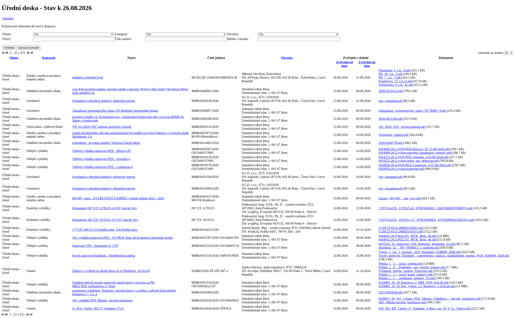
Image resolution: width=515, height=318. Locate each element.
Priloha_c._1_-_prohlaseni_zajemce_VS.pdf (407, 278)
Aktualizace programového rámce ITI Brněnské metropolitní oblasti (115, 110)
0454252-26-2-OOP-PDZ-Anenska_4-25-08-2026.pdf (414, 157)
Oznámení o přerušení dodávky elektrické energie (103, 101)
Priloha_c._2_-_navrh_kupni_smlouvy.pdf (406, 274)
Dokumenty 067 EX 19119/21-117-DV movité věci (105, 220)
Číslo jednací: (123, 39)
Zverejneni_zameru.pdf (394, 134)
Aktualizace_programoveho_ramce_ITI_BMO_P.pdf (413, 110)
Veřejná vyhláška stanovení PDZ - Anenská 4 (101, 159)
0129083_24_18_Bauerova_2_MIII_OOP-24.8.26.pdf (414, 282)
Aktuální (7, 18)
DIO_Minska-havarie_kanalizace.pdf (402, 302)
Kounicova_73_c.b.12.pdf (396, 81)
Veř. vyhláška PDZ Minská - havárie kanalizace (102, 300)
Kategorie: (121, 34)
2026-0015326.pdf (391, 118)
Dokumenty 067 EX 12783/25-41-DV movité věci (104, 208)
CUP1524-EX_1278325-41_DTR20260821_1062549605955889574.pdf (426, 208)
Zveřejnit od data (344, 64)
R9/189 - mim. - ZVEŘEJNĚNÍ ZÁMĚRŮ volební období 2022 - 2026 (118, 198)
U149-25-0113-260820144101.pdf (401, 231)
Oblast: (6, 34)
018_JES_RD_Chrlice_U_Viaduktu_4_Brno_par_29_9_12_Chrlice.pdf (425, 308)
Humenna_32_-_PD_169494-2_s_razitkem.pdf (409, 247)
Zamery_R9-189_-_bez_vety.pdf (400, 198)
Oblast (13, 57)
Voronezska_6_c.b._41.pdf (396, 84)
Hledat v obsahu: (238, 39)
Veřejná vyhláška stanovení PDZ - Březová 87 (101, 151)
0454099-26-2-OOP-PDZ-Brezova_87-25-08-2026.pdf (414, 149)
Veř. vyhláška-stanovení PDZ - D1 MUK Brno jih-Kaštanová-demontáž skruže (122, 237)
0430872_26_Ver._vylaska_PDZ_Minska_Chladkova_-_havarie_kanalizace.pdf (430, 298)
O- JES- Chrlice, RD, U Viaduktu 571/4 (97, 308)
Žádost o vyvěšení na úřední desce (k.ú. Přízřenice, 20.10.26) (111, 271)
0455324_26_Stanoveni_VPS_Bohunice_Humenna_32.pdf (417, 244)
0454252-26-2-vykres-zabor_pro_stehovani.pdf (409, 160)
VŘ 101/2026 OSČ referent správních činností (101, 126)
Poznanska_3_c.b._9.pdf (395, 70)
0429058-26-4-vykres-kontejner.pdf (402, 168)
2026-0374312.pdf (391, 91)
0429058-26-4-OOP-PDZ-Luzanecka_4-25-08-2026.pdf (415, 165)
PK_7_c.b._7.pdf (390, 77)
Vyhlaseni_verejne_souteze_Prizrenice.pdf (406, 271)
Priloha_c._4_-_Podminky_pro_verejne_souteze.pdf (412, 267)
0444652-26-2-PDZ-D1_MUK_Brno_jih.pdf (408, 239)
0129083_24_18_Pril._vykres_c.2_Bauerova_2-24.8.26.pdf (417, 286)
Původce (287, 57)
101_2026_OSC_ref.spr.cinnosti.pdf (402, 126)
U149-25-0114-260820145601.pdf (401, 228)
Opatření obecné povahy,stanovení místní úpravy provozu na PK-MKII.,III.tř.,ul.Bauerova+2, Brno (113, 284)
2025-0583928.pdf (391, 292)
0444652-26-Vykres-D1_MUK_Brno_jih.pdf (408, 236)
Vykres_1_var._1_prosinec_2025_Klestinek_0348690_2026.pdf (420, 252)
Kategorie (49, 57)
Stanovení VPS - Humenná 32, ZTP (95, 245)
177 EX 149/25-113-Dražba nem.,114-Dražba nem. (105, 229)
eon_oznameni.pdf (391, 101)
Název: (6, 39)
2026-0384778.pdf (391, 143)
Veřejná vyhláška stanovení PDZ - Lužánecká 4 (102, 167)
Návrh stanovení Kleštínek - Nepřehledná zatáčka (103, 255)
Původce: (233, 34)
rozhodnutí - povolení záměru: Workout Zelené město (106, 143)
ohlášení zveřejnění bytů (87, 77)
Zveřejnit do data (366, 64)
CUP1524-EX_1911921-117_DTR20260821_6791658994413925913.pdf (426, 220)
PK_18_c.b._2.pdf (391, 74)
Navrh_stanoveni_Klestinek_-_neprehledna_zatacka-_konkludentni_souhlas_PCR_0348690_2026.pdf (444, 255)
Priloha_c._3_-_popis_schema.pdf (401, 263)
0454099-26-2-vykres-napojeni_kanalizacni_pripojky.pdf (415, 152)
